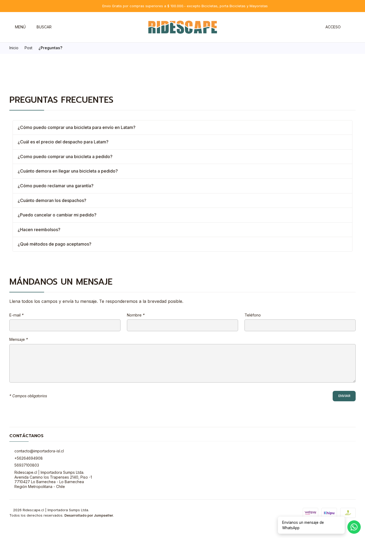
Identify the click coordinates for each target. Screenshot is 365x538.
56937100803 (26, 465)
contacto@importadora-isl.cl (39, 451)
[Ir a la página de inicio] (182, 27)
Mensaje (18, 339)
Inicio (13, 48)
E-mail (16, 315)
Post (28, 48)
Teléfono (252, 315)
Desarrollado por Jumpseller (88, 515)
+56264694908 (28, 458)
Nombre (136, 315)
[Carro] (353, 27)
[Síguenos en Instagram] (58, 27)
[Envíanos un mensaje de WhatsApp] (354, 527)
